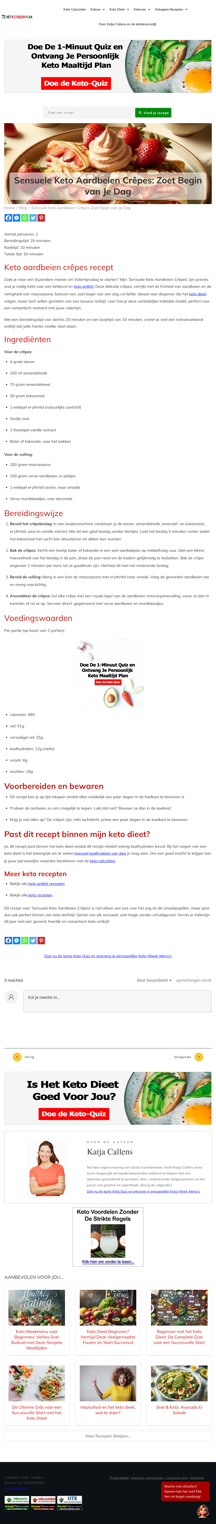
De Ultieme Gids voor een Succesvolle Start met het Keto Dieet (36, 1412)
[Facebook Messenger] (16, 218)
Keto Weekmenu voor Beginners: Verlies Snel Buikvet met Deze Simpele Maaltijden (36, 1339)
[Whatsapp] (24, 218)
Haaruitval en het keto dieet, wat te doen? (107, 1409)
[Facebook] (8, 218)
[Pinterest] (41, 218)
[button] (203, 1511)
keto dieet (197, 294)
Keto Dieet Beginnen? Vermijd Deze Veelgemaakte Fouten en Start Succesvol (107, 1337)
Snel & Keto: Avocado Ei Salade (179, 1409)
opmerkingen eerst (194, 980)
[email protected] (15, 1488)
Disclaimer (197, 1478)
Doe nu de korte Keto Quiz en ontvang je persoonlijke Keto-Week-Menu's (108, 956)
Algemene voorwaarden (147, 1478)
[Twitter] (33, 218)
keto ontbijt (83, 286)
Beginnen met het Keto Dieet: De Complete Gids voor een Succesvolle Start (179, 1337)
